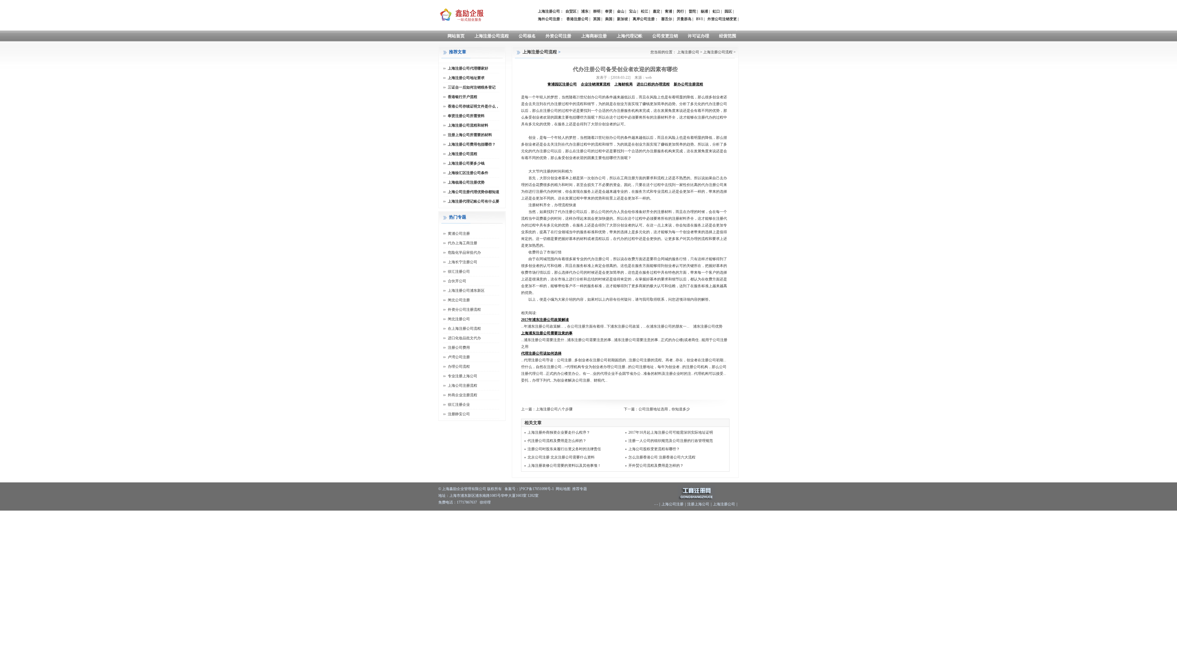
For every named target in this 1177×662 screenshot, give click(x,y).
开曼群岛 (684, 19)
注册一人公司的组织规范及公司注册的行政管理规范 (670, 441)
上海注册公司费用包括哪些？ (472, 144)
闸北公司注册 (459, 300)
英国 (596, 19)
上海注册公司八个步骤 (554, 409)
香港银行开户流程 (462, 97)
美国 (608, 19)
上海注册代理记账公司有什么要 (473, 201)
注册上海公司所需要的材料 (470, 135)
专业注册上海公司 (462, 376)
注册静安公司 (459, 414)
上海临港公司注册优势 (466, 182)
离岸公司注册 (644, 19)
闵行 (680, 11)
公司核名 (527, 36)
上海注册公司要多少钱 (466, 163)
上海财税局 (623, 84)
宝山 (632, 11)
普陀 (692, 11)
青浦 (668, 11)
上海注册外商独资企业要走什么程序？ (559, 432)
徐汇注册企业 (459, 404)
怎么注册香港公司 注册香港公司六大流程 (661, 457)
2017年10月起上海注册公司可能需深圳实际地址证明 (670, 432)
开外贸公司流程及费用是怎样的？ (656, 465)
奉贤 (608, 11)
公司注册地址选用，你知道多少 (664, 409)
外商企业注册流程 (462, 395)
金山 (620, 11)
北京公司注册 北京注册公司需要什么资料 (561, 457)
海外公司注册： (551, 19)
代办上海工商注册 (462, 243)
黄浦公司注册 (459, 233)
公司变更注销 (665, 36)
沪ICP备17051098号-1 (536, 489)
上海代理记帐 (629, 36)
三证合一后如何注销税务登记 (472, 87)
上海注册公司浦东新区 (466, 290)
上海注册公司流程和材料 (468, 125)
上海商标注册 (594, 36)
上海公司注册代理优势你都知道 (473, 192)
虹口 (716, 11)
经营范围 (727, 36)
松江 (644, 11)
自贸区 (571, 11)
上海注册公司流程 (491, 36)
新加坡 (622, 19)
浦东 (584, 11)
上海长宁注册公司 (462, 262)
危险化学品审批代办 (464, 252)
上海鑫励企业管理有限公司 (464, 489)
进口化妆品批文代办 (464, 338)
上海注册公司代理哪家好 (468, 68)
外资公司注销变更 (722, 19)
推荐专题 (579, 489)
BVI (699, 19)
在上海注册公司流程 (464, 328)
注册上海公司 (698, 504)
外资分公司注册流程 (464, 309)
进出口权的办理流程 (653, 84)
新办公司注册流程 (688, 84)
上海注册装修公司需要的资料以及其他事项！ (564, 465)
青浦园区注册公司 (562, 84)
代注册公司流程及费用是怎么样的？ (557, 441)
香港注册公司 (577, 19)
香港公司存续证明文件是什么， (473, 106)
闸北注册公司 (459, 319)
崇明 (596, 11)
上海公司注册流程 (462, 385)
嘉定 (656, 11)
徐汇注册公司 (459, 271)
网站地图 (563, 489)
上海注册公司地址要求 (466, 78)
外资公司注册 (558, 36)
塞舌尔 (666, 19)
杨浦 (704, 11)
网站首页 (456, 36)
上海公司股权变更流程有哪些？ (654, 449)
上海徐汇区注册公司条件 (468, 173)
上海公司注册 (672, 504)
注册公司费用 (459, 347)
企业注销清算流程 (595, 84)
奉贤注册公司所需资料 (466, 116)
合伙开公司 (457, 281)
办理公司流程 (459, 366)
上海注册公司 (688, 52)
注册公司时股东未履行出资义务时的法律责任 (564, 449)
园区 (728, 11)
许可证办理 (698, 36)
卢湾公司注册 (459, 357)
